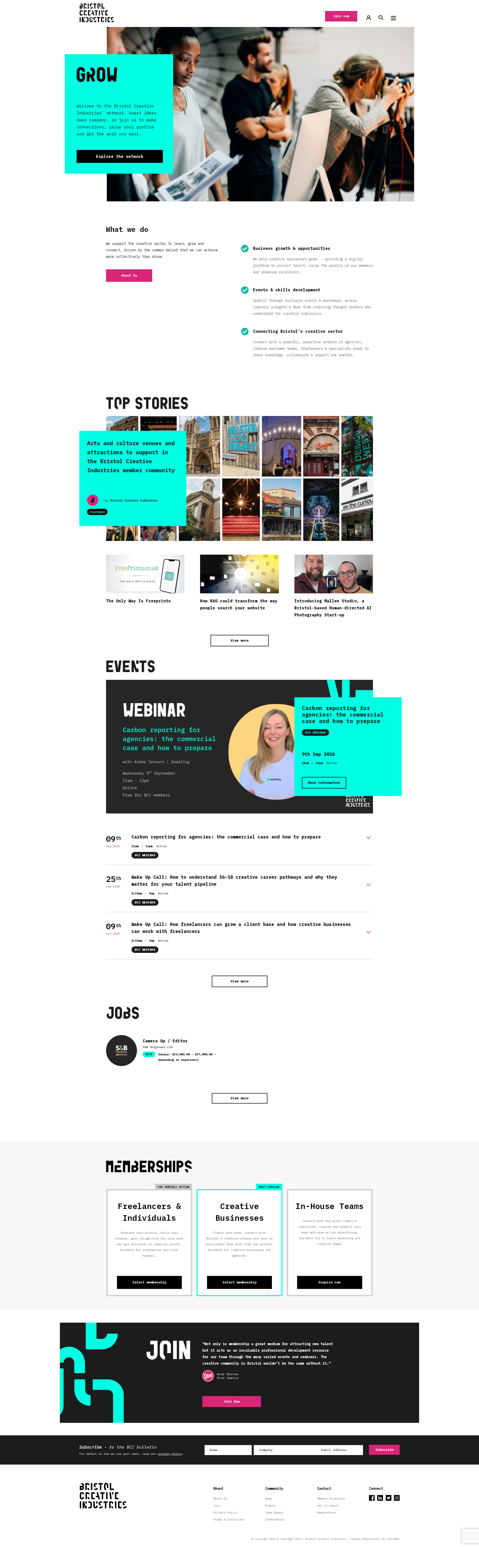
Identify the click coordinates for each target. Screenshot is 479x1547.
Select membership (149, 1282)
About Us (129, 275)
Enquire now (330, 1282)
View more (239, 640)
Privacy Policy (225, 1512)
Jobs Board (274, 1512)
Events (270, 1505)
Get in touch (327, 1505)
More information (324, 782)
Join (216, 1505)
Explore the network (119, 156)
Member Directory (331, 1498)
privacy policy (170, 1454)
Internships (274, 1519)
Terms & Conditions (229, 1519)
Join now (341, 16)
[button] (393, 18)
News (268, 1498)
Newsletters (326, 1512)
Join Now (232, 1401)
